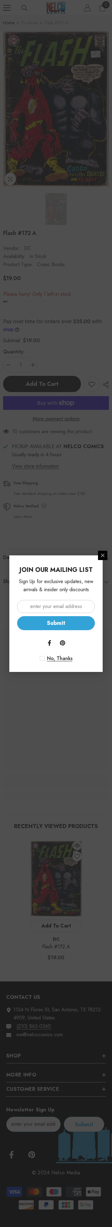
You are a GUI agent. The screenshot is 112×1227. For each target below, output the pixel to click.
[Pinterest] (62, 642)
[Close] (102, 555)
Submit (56, 623)
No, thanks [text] (59, 658)
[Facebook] (49, 642)
